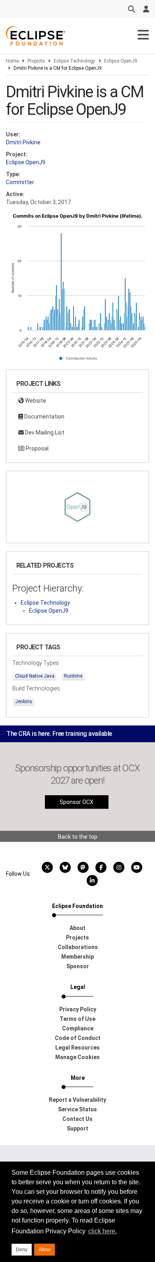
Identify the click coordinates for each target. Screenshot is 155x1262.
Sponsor (77, 966)
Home (12, 61)
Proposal (36, 448)
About (77, 928)
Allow (44, 1249)
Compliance (77, 1028)
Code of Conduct (78, 1038)
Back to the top (77, 836)
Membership (77, 956)
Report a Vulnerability (77, 1100)
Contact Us (77, 1119)
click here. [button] (102, 1231)
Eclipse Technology (74, 61)
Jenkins (23, 701)
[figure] (77, 290)
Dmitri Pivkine (23, 142)
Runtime (73, 676)
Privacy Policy (77, 1009)
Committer (20, 182)
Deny (21, 1249)
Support (77, 1128)
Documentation (43, 416)
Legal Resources (77, 1047)
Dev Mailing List (44, 432)
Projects (36, 61)
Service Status (77, 1109)
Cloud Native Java (34, 676)
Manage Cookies (77, 1057)
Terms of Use (77, 1019)
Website (35, 400)
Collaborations (78, 947)
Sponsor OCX (76, 802)
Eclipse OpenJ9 (120, 61)
